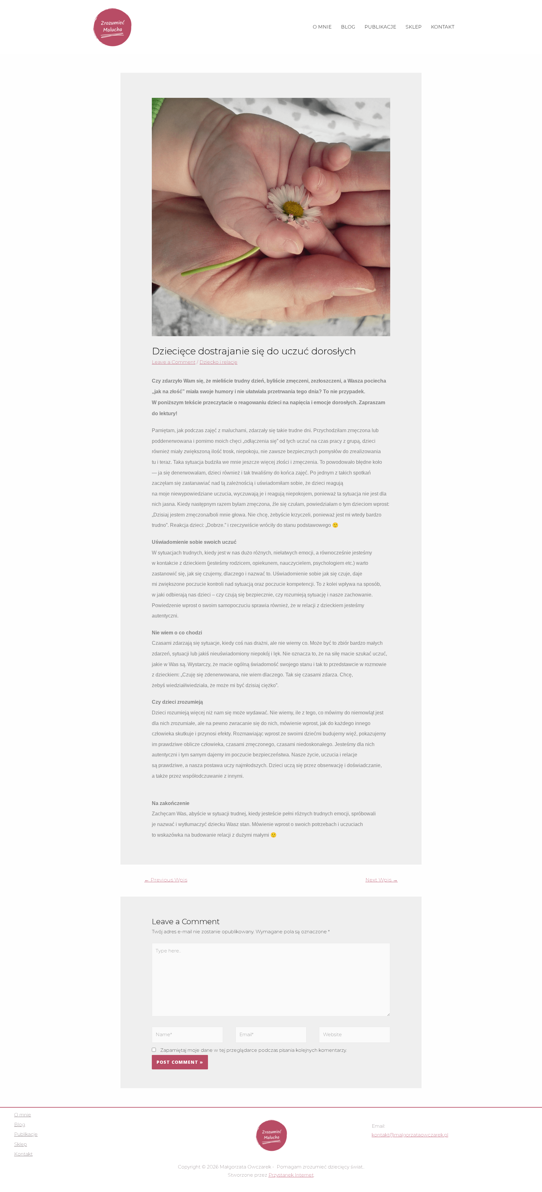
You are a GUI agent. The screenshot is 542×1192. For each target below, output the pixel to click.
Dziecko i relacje (218, 362)
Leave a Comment (173, 362)
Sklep (414, 27)
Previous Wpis (165, 880)
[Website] (354, 1036)
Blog (348, 27)
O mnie (322, 27)
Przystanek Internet (291, 1175)
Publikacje (380, 27)
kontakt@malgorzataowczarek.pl (410, 1135)
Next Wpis (381, 880)
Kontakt (442, 27)
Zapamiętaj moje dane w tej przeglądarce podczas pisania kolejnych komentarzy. (253, 1050)
